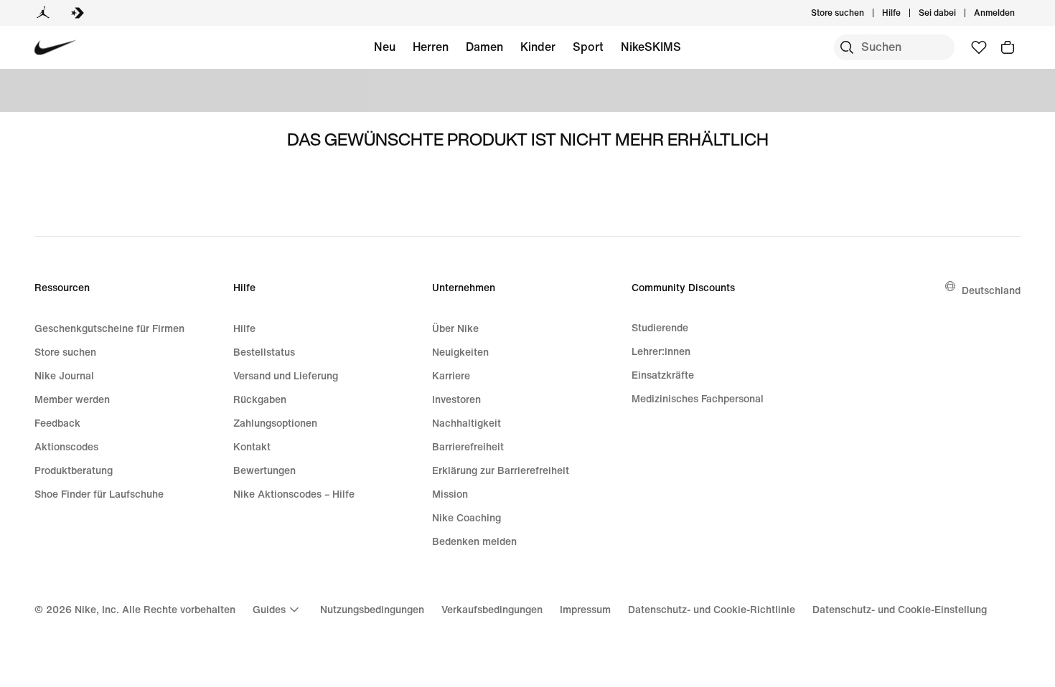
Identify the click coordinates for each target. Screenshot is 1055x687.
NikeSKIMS (651, 46)
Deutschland (991, 290)
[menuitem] (905, 13)
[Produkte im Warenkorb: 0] (1008, 47)
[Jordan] (43, 13)
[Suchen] (847, 47)
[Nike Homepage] (55, 48)
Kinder (537, 46)
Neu (384, 46)
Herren (431, 46)
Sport (588, 46)
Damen (484, 46)
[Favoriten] (979, 47)
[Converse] (77, 13)
